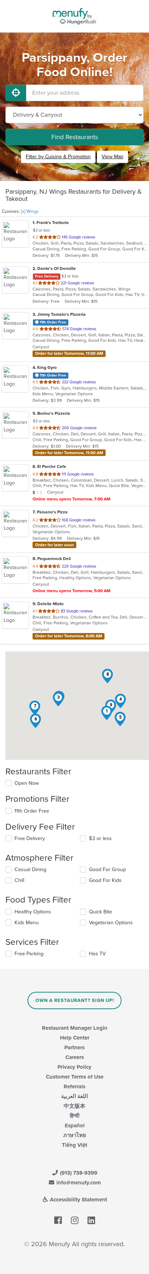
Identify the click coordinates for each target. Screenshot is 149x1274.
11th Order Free (31, 811)
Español (75, 1125)
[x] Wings (30, 211)
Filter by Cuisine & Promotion (58, 157)
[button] (107, 713)
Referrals (74, 1086)
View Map (112, 157)
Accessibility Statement (77, 1199)
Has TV (97, 954)
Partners (74, 1047)
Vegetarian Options (111, 923)
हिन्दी (74, 1115)
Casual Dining (30, 869)
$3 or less (100, 838)
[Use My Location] (15, 93)
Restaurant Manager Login (74, 1028)
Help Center (74, 1037)
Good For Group (107, 869)
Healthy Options (32, 912)
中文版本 (74, 1106)
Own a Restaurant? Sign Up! (74, 1000)
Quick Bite (100, 912)
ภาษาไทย (74, 1135)
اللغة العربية (74, 1096)
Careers (74, 1057)
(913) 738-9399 (78, 1173)
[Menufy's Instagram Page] (74, 1220)
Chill (19, 880)
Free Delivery (29, 838)
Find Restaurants (74, 137)
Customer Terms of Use (74, 1076)
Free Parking (28, 954)
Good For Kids (105, 880)
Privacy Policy (74, 1067)
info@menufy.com (78, 1182)
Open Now (26, 783)
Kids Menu (26, 923)
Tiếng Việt (74, 1145)
